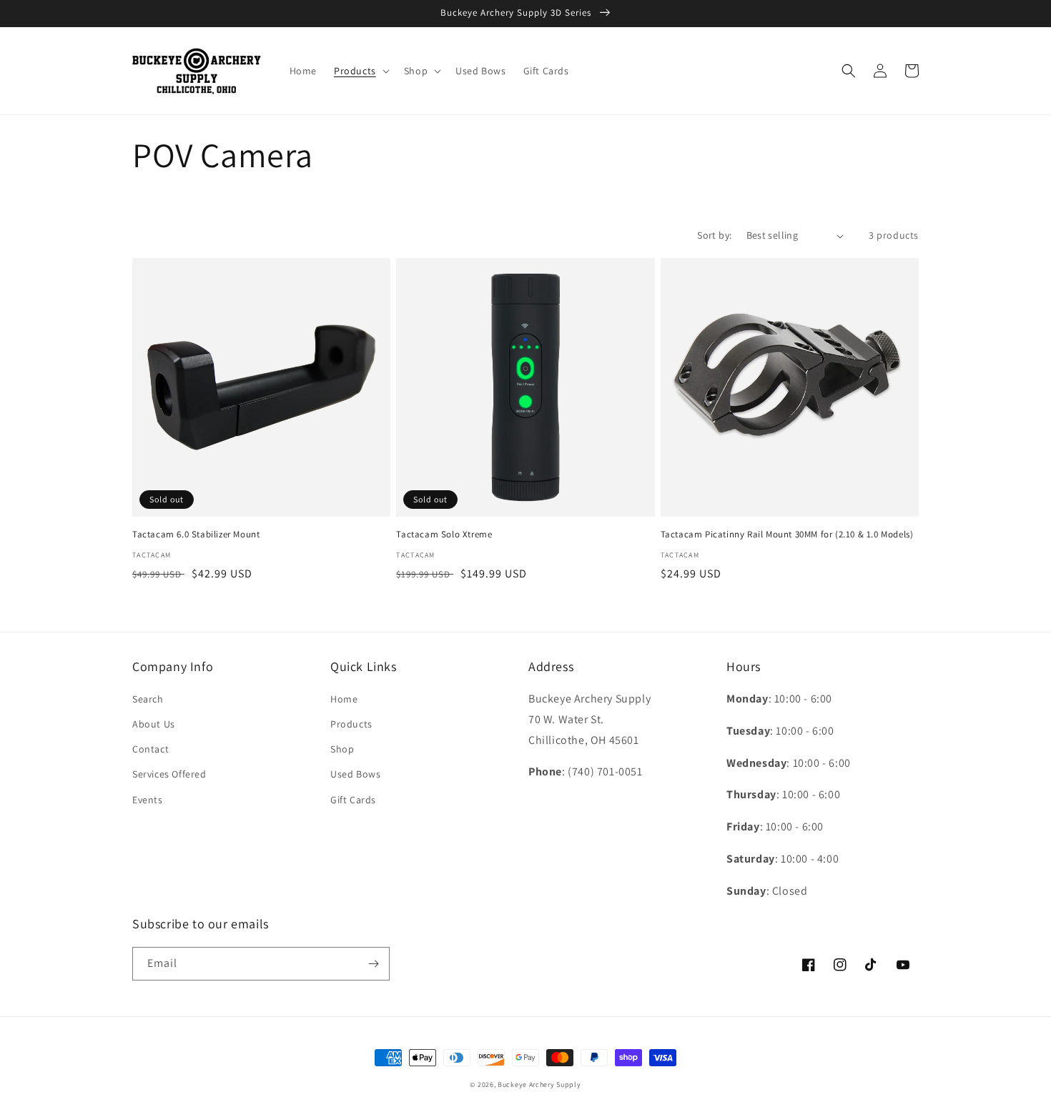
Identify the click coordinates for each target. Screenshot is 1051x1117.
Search (148, 698)
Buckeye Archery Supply (539, 1084)
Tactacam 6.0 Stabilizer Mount (196, 534)
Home (343, 698)
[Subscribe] (373, 964)
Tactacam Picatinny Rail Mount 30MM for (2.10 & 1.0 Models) (787, 534)
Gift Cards (353, 799)
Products (351, 724)
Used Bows (355, 774)
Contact (150, 749)
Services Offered (169, 774)
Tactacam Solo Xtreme (444, 534)
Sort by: (714, 235)
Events (147, 799)
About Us (153, 724)
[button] (360, 71)
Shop (342, 749)
